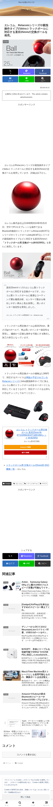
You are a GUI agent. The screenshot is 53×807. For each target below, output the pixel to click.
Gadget (8, 484)
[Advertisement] (26, 133)
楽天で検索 (25, 452)
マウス (44, 484)
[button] (43, 79)
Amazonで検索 (25, 447)
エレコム (18, 484)
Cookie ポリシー (14, 792)
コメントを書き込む (26, 754)
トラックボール (32, 484)
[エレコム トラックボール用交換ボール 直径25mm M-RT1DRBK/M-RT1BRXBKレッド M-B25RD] (9, 433)
